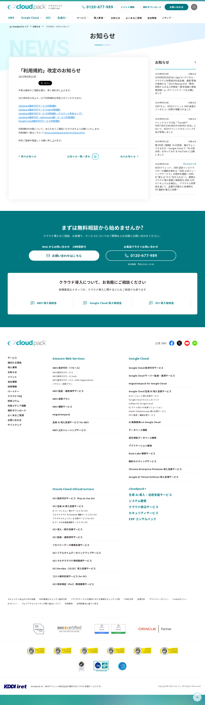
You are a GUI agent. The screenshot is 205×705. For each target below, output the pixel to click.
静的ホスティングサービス (142, 461)
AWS (11, 17)
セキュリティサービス (143, 512)
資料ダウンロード (152, 7)
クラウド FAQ (15, 396)
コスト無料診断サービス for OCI (70, 576)
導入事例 (98, 18)
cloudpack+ (137, 488)
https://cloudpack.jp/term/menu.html (64, 132)
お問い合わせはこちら (67, 256)
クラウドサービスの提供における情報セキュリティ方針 (95, 599)
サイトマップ (15, 425)
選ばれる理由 (15, 362)
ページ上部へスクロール (201, 697)
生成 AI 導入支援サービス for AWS (71, 422)
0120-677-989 (99, 7)
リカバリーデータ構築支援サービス (71, 545)
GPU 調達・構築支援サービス (142, 415)
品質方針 (141, 599)
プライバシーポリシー (159, 599)
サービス (81, 18)
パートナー (13, 391)
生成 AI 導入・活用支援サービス (150, 494)
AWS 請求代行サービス (63, 372)
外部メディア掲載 (17, 406)
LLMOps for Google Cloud (141, 404)
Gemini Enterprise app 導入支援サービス (147, 411)
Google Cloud (30, 17)
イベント (12, 377)
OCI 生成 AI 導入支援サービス (68, 506)
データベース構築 (138, 429)
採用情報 (12, 386)
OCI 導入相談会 (164, 303)
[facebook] (171, 343)
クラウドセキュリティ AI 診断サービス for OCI (73, 518)
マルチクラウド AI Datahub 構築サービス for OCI (75, 515)
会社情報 (152, 17)
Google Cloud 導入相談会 (106, 303)
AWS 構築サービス (62, 406)
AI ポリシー (13, 604)
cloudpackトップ (20, 26)
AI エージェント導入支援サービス (144, 396)
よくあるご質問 (134, 17)
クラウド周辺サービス (143, 506)
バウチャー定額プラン (62, 384)
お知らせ (115, 17)
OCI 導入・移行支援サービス (67, 529)
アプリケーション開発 (140, 445)
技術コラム (13, 401)
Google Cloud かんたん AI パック (144, 400)
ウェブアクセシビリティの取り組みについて (41, 604)
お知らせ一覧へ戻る (78, 156)
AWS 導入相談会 (47, 303)
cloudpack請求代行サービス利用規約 (37, 105)
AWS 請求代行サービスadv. (65, 376)
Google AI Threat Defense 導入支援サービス (154, 476)
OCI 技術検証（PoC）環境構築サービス (73, 584)
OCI (48, 17)
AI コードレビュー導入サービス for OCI (70, 511)
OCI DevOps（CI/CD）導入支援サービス (74, 568)
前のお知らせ (29, 156)
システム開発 (137, 500)
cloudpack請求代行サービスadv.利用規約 (39, 109)
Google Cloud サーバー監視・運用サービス (152, 375)
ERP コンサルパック (142, 518)
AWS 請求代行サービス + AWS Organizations (73, 380)
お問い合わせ (177, 7)
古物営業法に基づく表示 (87, 604)
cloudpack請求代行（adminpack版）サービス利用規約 (46, 117)
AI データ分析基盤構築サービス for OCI (70, 522)
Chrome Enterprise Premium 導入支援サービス (155, 469)
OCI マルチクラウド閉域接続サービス (72, 560)
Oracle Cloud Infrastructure (73, 488)
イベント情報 (128, 7)
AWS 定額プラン (61, 398)
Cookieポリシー (180, 599)
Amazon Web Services (69, 358)
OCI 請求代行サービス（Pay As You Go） (74, 498)
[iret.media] (194, 343)
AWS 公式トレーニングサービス (69, 430)
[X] (179, 343)
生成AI (61, 17)
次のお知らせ (128, 156)
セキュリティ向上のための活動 (21, 599)
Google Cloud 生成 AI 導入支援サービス (150, 391)
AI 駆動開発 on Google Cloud (145, 422)
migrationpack (61, 414)
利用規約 (69, 604)
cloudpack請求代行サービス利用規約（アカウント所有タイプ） (50, 113)
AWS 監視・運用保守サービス (68, 391)
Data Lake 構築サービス (142, 453)
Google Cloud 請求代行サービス (146, 367)
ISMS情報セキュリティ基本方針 (53, 599)
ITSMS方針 (129, 599)
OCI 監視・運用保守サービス (67, 537)
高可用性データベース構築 (142, 437)
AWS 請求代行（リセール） (67, 367)
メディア (166, 18)
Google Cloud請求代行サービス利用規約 (39, 121)
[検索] (194, 7)
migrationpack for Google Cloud (148, 383)
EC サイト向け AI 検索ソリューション (145, 407)
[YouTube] (187, 343)
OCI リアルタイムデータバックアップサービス (77, 552)
